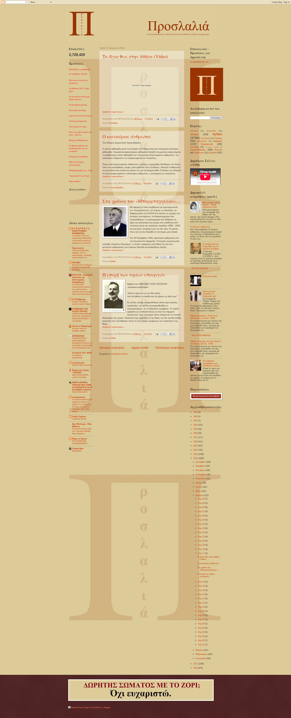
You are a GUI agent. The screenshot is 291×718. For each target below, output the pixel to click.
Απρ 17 (201, 553)
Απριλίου (200, 495)
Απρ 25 (201, 520)
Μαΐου (199, 491)
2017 (195, 437)
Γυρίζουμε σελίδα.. (79, 419)
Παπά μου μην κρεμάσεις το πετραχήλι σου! (209, 293)
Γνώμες (218, 138)
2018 (195, 433)
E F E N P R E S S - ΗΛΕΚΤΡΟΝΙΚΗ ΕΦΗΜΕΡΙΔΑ (81, 231)
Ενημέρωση (207, 144)
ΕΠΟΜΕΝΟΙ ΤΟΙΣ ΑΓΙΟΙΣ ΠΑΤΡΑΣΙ (80, 310)
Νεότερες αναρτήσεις (111, 347)
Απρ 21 (201, 536)
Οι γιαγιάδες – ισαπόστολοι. (78, 356)
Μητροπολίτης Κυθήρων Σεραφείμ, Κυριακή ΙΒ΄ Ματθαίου (82, 267)
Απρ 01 (201, 644)
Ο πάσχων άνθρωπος (200, 227)
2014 (195, 450)
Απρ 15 (201, 586)
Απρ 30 (201, 499)
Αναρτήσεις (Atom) (119, 354)
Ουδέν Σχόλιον (79, 416)
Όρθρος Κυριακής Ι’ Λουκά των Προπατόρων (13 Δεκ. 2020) (203, 317)
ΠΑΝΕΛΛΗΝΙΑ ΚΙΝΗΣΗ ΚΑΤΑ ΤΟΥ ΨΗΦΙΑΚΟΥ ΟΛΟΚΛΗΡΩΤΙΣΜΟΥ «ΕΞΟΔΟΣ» (81, 317)
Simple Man (77, 448)
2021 (195, 420)
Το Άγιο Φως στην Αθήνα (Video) (135, 56)
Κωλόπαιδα (77, 451)
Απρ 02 (201, 640)
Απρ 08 (201, 615)
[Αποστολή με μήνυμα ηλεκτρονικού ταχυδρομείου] (162, 119)
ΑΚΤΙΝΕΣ (76, 263)
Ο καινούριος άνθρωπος (126, 136)
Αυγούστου (201, 478)
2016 (195, 441)
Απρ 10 (201, 607)
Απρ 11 (201, 603)
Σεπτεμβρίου (201, 474)
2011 (195, 664)
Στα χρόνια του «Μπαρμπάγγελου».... (141, 201)
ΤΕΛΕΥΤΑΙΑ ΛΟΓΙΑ (79, 392)
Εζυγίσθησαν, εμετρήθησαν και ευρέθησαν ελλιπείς (211, 363)
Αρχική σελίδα (139, 347)
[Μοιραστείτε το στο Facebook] (171, 119)
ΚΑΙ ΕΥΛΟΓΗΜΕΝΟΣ (201, 335)
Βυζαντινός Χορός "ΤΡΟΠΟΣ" (80, 371)
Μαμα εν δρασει (79, 439)
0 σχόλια (149, 119)
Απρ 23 (201, 528)
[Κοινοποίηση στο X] (168, 119)
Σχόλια (212, 152)
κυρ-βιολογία (78, 363)
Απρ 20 (201, 541)
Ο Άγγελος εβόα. (210, 276)
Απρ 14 (201, 590)
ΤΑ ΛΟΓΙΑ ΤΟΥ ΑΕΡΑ (82, 353)
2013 (195, 454)
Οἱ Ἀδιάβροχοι (79, 299)
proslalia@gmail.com (199, 62)
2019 (195, 429)
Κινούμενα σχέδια (212, 147)
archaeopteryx (78, 397)
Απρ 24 (201, 524)
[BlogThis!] (165, 119)
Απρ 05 (201, 628)
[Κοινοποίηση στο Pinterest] (174, 119)
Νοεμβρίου (200, 466)
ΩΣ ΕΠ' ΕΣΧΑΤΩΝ (200, 268)
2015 (195, 446)
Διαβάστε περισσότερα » (113, 112)
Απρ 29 (201, 503)
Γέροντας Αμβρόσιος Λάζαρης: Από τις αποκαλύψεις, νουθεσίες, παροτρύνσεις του (82, 254)
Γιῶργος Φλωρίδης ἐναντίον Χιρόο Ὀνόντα (81, 303)
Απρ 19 (201, 545)
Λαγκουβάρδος (116, 187)
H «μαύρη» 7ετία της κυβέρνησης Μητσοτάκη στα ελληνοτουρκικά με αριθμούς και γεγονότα (82, 239)
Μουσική (218, 150)
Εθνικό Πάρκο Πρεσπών (82, 365)
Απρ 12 (201, 598)
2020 (195, 425)
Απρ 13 (201, 594)
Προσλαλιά (199, 153)
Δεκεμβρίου (201, 462)
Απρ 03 (201, 636)
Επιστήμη (194, 147)
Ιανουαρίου (201, 658)
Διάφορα (114, 123)
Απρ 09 (201, 611)
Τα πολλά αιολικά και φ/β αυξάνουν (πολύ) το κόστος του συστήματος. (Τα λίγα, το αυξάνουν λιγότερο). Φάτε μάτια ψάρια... (82, 405)
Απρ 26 (201, 516)
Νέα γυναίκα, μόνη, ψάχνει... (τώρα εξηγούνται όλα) (211, 204)
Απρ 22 (201, 532)
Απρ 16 (201, 582)
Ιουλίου (199, 483)
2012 (195, 458)
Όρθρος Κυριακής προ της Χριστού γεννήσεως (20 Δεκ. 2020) (205, 342)
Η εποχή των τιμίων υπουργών (133, 275)
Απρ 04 (201, 632)
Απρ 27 (201, 511)
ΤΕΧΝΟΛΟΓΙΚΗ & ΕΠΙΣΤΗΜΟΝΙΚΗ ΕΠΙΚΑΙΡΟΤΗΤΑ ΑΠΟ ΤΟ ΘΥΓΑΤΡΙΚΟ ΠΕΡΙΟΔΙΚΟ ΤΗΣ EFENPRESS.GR (82, 343)
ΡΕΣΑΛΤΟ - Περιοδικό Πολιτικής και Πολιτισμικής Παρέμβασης (82, 278)
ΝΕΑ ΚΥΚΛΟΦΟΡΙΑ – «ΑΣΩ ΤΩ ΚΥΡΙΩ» (81, 376)
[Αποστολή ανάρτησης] (157, 119)
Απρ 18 (201, 549)
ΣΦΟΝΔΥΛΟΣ (78, 336)
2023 (195, 416)
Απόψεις (194, 134)
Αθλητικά (194, 131)
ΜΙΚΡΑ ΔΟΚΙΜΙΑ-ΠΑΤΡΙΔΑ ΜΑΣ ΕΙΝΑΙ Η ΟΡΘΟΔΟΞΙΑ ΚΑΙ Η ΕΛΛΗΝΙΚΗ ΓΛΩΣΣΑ (82, 386)
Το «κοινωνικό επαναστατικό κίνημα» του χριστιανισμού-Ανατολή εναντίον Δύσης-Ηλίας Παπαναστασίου (82, 289)
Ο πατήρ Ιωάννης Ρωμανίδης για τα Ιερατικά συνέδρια (211, 246)
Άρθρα (113, 261)
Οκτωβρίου (201, 470)
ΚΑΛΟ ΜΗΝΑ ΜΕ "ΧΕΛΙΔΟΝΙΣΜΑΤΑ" (80, 442)
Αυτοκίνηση (205, 138)
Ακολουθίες (211, 131)
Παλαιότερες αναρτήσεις (169, 347)
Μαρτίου (200, 650)
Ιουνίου (199, 487)
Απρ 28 (201, 507)
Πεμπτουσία (78, 248)
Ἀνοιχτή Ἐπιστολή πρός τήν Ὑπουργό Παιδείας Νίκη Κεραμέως (82, 431)
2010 (195, 668)
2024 (195, 412)
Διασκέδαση (202, 141)
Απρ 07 (201, 619)
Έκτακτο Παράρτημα (82, 326)
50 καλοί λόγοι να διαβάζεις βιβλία (79, 329)
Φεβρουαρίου (202, 654)
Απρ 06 (201, 624)
